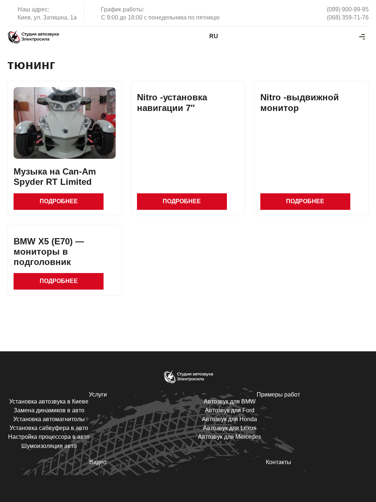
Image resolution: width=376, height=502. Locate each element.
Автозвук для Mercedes (229, 437)
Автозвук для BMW (230, 401)
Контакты (278, 462)
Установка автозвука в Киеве (48, 401)
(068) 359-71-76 (348, 17)
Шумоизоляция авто (49, 446)
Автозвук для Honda (229, 419)
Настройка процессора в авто (49, 437)
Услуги (98, 394)
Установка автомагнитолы (49, 419)
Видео (97, 462)
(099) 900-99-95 (348, 9)
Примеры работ (278, 394)
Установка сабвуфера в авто (49, 428)
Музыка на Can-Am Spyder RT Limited (55, 176)
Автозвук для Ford (229, 410)
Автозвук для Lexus (229, 428)
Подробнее (59, 201)
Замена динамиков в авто (49, 410)
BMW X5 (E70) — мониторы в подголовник (49, 251)
